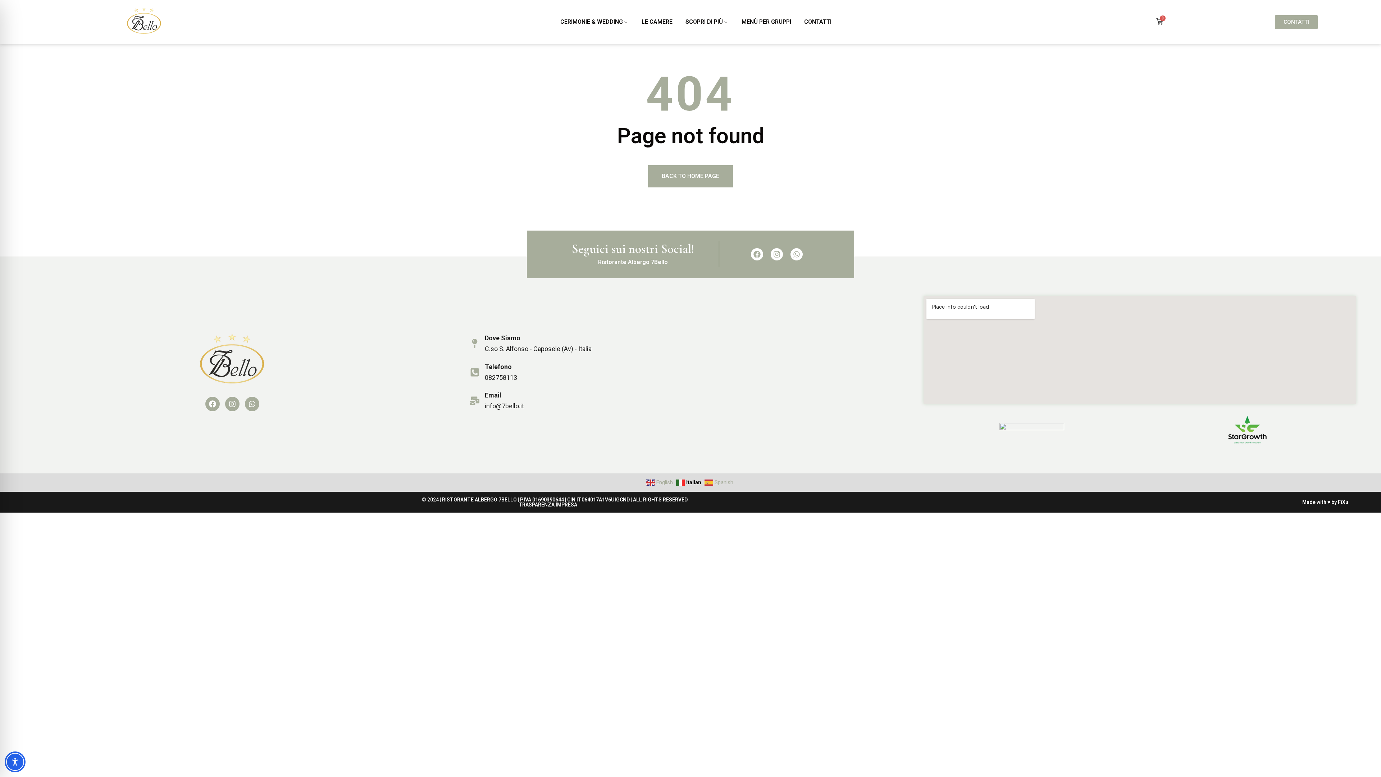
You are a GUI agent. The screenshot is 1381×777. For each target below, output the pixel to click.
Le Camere (657, 21)
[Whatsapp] (796, 254)
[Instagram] (777, 254)
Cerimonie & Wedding (591, 21)
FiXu (1343, 502)
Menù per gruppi (766, 21)
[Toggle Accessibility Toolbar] (15, 762)
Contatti (817, 21)
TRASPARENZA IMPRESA (548, 505)
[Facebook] (757, 254)
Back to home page (690, 176)
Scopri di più (704, 21)
